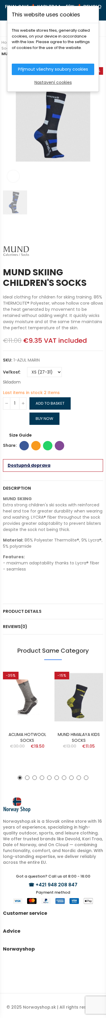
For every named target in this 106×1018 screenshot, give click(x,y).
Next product (98, 229)
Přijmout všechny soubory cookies (53, 69)
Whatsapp (47, 445)
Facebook (24, 445)
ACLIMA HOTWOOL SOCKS (27, 737)
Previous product (89, 229)
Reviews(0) (15, 627)
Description (17, 488)
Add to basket (50, 403)
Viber (59, 445)
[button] (20, 778)
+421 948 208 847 (56, 884)
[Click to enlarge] (13, 176)
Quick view (36, 677)
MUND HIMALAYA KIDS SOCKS (79, 737)
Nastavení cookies (53, 82)
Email (36, 445)
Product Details (22, 611)
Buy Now (44, 418)
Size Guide (20, 435)
